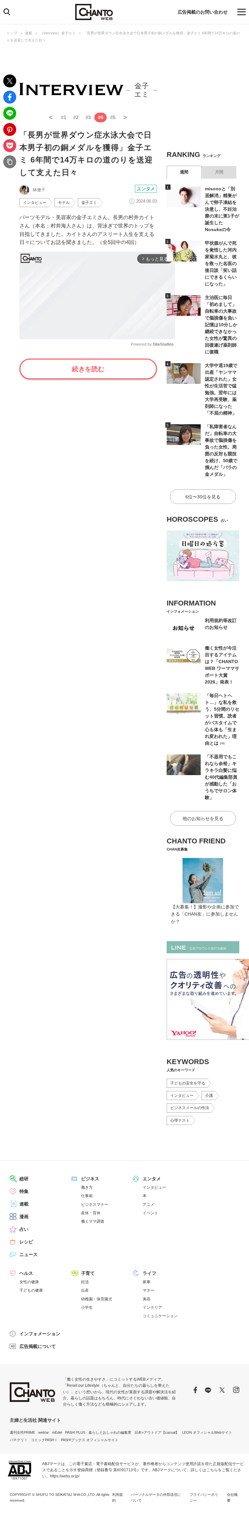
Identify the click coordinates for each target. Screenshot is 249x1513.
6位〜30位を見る (202, 496)
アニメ (148, 1204)
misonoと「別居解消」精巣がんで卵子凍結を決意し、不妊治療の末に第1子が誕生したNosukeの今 (222, 209)
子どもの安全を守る (187, 1083)
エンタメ (146, 188)
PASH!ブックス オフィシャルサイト (89, 1440)
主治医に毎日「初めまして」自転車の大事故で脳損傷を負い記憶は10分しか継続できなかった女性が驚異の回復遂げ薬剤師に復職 (221, 324)
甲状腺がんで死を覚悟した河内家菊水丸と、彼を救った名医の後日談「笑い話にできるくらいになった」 (221, 263)
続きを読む (88, 369)
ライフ (149, 1273)
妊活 (85, 1282)
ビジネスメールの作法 (189, 1108)
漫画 (24, 1216)
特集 (24, 1191)
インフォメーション (39, 1333)
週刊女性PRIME (22, 1432)
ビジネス (90, 1178)
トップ (11, 33)
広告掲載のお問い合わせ (203, 12)
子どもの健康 (31, 1290)
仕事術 (87, 1196)
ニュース (28, 1254)
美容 (146, 1299)
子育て (88, 1273)
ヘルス (26, 1273)
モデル (64, 202)
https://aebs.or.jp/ (64, 1476)
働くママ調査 (92, 1221)
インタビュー (34, 202)
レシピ (26, 1241)
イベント (150, 1213)
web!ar (43, 1432)
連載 (28, 33)
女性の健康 (29, 1282)
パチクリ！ (19, 1440)
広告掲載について (37, 1346)
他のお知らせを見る (203, 818)
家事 (146, 1282)
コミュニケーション (160, 1316)
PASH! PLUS (75, 1432)
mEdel (57, 1432)
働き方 (87, 1187)
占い (24, 1229)
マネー (148, 1290)
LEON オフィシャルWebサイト (207, 1432)
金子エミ (89, 202)
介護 (209, 1095)
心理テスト (180, 1120)
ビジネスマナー (94, 1204)
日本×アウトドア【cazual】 (157, 1432)
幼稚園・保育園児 (96, 1299)
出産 (85, 1290)
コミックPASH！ (44, 1440)
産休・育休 (91, 1213)
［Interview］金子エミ (58, 33)
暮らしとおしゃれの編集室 (110, 1432)
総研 (24, 1178)
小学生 (87, 1307)
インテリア (152, 1307)
